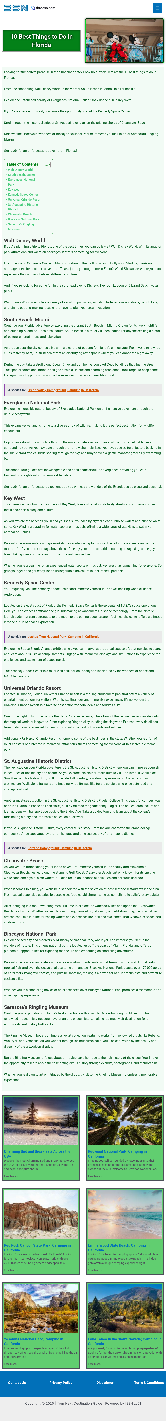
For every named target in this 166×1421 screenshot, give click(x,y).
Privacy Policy (61, 1383)
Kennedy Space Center (23, 194)
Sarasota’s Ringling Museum (21, 227)
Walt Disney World (20, 170)
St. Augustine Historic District (23, 207)
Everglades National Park (21, 182)
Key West (14, 189)
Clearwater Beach (20, 214)
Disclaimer (105, 1383)
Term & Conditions (149, 1383)
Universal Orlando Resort (25, 199)
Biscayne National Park (23, 219)
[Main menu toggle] (157, 8)
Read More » (11, 1176)
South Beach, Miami (21, 175)
